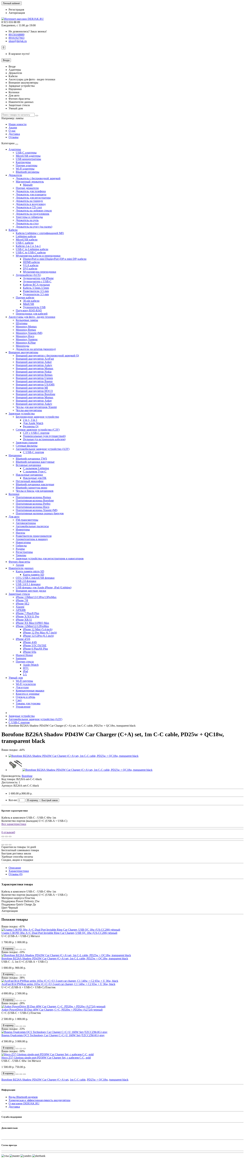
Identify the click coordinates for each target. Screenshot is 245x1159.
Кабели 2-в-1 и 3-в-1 (28, 246)
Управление (23, 706)
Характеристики (19, 870)
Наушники (15, 455)
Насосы (20, 532)
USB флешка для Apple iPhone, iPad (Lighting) (43, 587)
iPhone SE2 (22, 603)
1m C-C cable (78, 1079)
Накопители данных (21, 568)
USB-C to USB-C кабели (31, 252)
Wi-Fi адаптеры (25, 168)
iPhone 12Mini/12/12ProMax (32, 626)
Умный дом (16, 677)
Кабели (13, 229)
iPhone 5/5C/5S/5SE (34, 645)
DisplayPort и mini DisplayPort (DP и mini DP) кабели (54, 258)
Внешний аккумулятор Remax (34, 374)
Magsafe (28, 184)
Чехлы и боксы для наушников (34, 490)
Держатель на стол (27, 223)
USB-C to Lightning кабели (32, 249)
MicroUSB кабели (26, 239)
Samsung (21, 658)
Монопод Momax (26, 326)
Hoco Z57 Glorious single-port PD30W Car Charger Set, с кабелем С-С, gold (46, 1057)
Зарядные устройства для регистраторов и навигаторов (50, 558)
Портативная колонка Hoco (32, 506)
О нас (12, 130)
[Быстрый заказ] (17, 949)
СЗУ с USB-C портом (36, 432)
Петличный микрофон (29, 481)
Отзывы (13, 137)
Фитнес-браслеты (19, 561)
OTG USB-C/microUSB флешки (35, 577)
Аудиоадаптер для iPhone (38, 278)
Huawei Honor (24, 655)
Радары (20, 548)
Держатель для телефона (31, 191)
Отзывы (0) (15, 874)
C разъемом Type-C (34, 471)
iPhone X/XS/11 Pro (27, 616)
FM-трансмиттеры (27, 519)
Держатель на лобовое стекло (34, 210)
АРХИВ (21, 610)
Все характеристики (13, 824)
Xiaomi (20, 606)
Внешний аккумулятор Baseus (34, 381)
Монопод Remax (26, 329)
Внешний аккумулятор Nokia (33, 371)
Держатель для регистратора (33, 197)
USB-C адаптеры (26, 152)
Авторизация (17, 12)
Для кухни (22, 687)
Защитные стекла (19, 593)
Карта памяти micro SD (30, 571)
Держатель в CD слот (29, 207)
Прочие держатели (27, 188)
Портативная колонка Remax (33, 497)
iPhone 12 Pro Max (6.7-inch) (40, 632)
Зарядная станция (26, 442)
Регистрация (16, 9)
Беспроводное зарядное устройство (37, 416)
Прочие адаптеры (26, 165)
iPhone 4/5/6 (23, 639)
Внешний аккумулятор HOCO (34, 390)
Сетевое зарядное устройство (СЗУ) (38, 429)
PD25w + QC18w (97, 1079)
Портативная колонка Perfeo (33, 503)
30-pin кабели (31, 300)
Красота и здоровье (27, 693)
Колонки (14, 494)
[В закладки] (6, 836)
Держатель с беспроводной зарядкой (38, 178)
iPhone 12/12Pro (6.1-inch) (38, 635)
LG (25, 674)
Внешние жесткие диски (31, 590)
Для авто (14, 516)
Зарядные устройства (22, 413)
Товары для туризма (28, 703)
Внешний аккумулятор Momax (34, 368)
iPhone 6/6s (29, 651)
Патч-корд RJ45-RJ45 (29, 310)
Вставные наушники (28, 465)
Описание (15, 867)
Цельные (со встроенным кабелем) (44, 439)
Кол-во (13, 800)
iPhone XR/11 (24, 619)
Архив (20, 564)
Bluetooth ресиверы (27, 171)
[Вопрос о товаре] (2, 836)
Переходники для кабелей (32, 313)
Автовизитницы (26, 523)
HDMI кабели (31, 262)
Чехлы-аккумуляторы (29, 410)
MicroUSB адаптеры (28, 155)
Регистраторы (24, 552)
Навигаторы (23, 542)
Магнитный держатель (30, 181)
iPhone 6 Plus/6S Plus (35, 648)
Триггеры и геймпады (29, 217)
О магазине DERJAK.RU (24, 1103)
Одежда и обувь (25, 697)
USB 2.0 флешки (26, 581)
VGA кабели (30, 265)
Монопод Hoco (25, 336)
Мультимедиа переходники (39, 271)
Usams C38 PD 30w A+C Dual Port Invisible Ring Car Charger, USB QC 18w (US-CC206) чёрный (59, 932)
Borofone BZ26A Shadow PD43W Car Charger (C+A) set (34, 1079)
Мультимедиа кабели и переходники (38, 255)
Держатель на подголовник (32, 213)
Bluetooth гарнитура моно (31, 487)
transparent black (118, 1079)
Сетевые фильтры (26, 445)
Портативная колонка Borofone (35, 500)
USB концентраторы (28, 159)
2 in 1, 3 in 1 (30, 419)
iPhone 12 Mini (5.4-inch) (37, 629)
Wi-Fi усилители (26, 684)
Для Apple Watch (33, 423)
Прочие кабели (25, 297)
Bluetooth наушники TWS (31, 458)
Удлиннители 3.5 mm (36, 294)
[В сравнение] (10, 836)
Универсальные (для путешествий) (44, 436)
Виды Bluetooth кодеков (23, 1097)
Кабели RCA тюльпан (36, 284)
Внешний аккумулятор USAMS (35, 384)
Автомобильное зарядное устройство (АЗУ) (42, 448)
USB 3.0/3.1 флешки (28, 584)
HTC (26, 668)
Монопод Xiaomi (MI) (29, 332)
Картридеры (23, 162)
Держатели (15, 175)
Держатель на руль (27, 220)
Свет (19, 700)
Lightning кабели (26, 236)
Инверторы (23, 529)
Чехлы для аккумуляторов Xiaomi (36, 407)
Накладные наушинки (29, 474)
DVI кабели (30, 268)
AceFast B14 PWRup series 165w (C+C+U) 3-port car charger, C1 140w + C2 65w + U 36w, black (58, 984)
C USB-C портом (33, 452)
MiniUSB (28, 303)
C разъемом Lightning (36, 468)
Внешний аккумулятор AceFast (35, 358)
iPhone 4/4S (30, 642)
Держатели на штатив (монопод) (36, 349)
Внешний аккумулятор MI (32, 387)
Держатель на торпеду (29, 200)
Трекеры (21, 555)
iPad (25, 671)
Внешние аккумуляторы (23, 352)
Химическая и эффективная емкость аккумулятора (39, 1100)
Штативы (21, 323)
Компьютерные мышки (30, 690)
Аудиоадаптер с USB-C (37, 281)
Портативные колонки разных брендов (40, 513)
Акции (13, 127)
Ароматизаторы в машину (32, 539)
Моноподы (22, 345)
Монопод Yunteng (26, 339)
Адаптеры (15, 149)
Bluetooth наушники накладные (35, 484)
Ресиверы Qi (30, 426)
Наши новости (18, 124)
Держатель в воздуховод (31, 204)
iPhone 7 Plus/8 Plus (27, 613)
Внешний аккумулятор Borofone (35, 394)
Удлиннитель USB (34, 307)
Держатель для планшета (31, 194)
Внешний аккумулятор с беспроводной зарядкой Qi (47, 355)
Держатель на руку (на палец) (34, 226)
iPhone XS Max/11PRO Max (32, 622)
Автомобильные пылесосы (32, 526)
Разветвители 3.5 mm (36, 291)
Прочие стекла (25, 661)
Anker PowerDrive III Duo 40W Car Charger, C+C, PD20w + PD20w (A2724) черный (52, 1009)
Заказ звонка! (28, 31)
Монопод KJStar (26, 342)
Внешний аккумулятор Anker (34, 361)
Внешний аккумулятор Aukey (34, 365)
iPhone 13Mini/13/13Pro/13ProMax (36, 597)
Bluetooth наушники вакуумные (35, 461)
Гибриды (21, 545)
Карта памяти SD (33, 574)
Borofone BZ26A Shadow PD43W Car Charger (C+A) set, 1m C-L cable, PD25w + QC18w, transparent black (64, 958)
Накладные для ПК (34, 477)
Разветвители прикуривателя (33, 535)
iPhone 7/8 (22, 600)
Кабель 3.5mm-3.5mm (36, 287)
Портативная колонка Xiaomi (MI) (36, 510)
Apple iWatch (31, 664)
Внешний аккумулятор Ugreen (34, 378)
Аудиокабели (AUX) (28, 275)
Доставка (14, 133)
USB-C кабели (25, 242)
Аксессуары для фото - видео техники (32, 316)
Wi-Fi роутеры (24, 680)
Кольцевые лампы (27, 320)
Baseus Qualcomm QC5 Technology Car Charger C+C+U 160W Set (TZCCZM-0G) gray (53, 1035)
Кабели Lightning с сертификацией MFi (40, 233)
